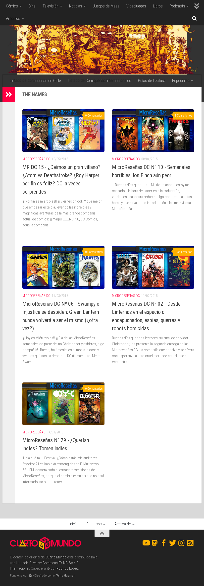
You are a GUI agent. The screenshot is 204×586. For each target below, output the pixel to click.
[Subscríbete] (190, 543)
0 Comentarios (94, 115)
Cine (32, 6)
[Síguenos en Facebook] (163, 543)
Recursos (94, 524)
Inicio (73, 524)
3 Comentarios (183, 252)
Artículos (13, 18)
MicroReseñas (34, 432)
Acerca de (122, 524)
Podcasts (177, 6)
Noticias (75, 6)
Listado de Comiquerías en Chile (35, 80)
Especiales (181, 80)
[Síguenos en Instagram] (181, 543)
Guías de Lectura (151, 80)
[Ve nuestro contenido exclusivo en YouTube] (145, 543)
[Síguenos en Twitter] (172, 543)
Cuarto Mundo (56, 557)
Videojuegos (136, 6)
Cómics (12, 6)
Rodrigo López (67, 568)
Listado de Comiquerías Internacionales (99, 80)
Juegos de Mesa (106, 6)
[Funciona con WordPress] (30, 575)
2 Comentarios (183, 115)
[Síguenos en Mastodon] (154, 543)
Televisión (50, 6)
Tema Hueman (65, 575)
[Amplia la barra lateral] (8, 94)
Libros (158, 6)
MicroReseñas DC (36, 159)
